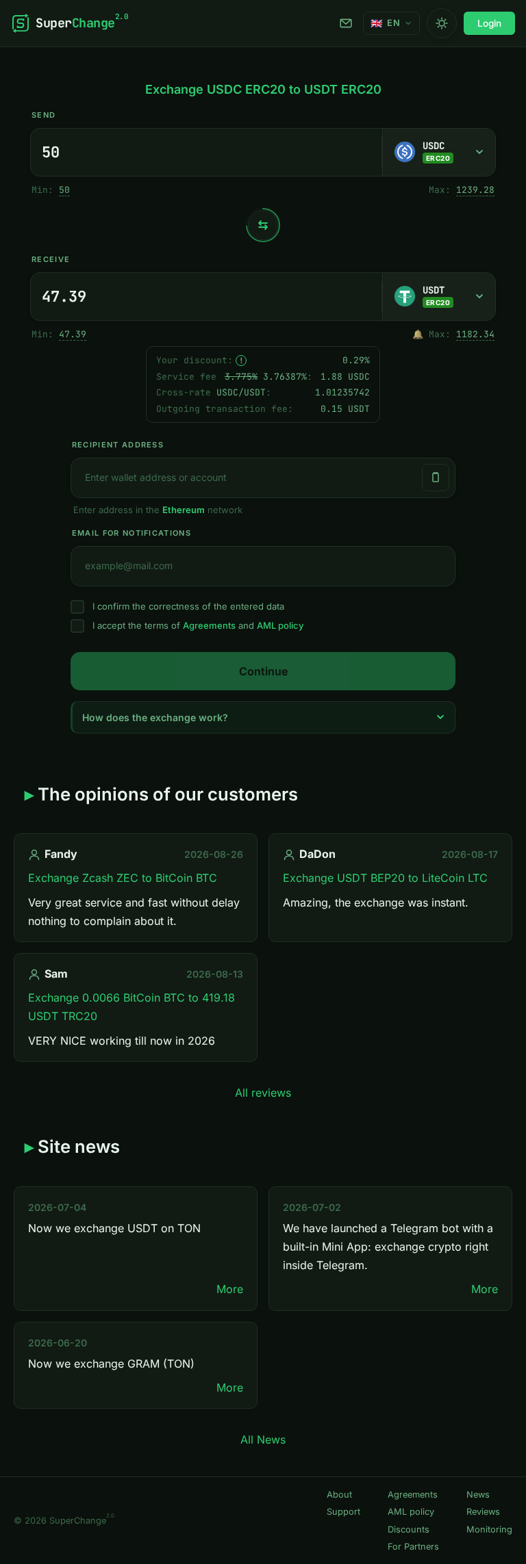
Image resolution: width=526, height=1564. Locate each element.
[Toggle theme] (442, 23)
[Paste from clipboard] (435, 477)
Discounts (408, 1529)
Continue (263, 671)
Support (348, 23)
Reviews (483, 1512)
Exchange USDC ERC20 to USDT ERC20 (263, 89)
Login (489, 23)
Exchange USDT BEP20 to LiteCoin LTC (385, 878)
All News (263, 1439)
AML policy (280, 625)
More (229, 1289)
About (339, 1494)
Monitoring (489, 1529)
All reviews (263, 1092)
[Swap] (263, 225)
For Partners (413, 1546)
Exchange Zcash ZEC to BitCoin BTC (122, 878)
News (478, 1494)
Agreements (209, 625)
